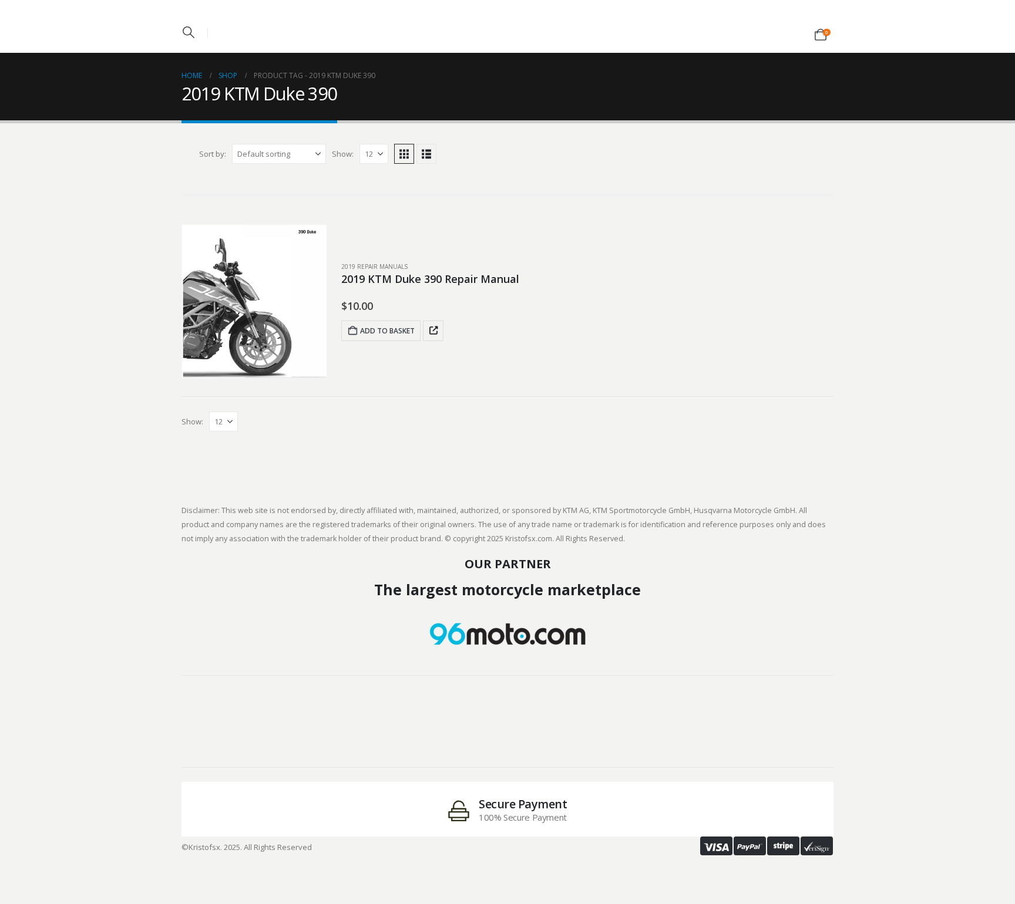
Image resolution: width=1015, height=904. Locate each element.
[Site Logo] (507, 22)
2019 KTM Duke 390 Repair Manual (430, 279)
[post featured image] (254, 301)
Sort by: (212, 154)
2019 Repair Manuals (374, 266)
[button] (189, 32)
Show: (343, 154)
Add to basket (387, 331)
